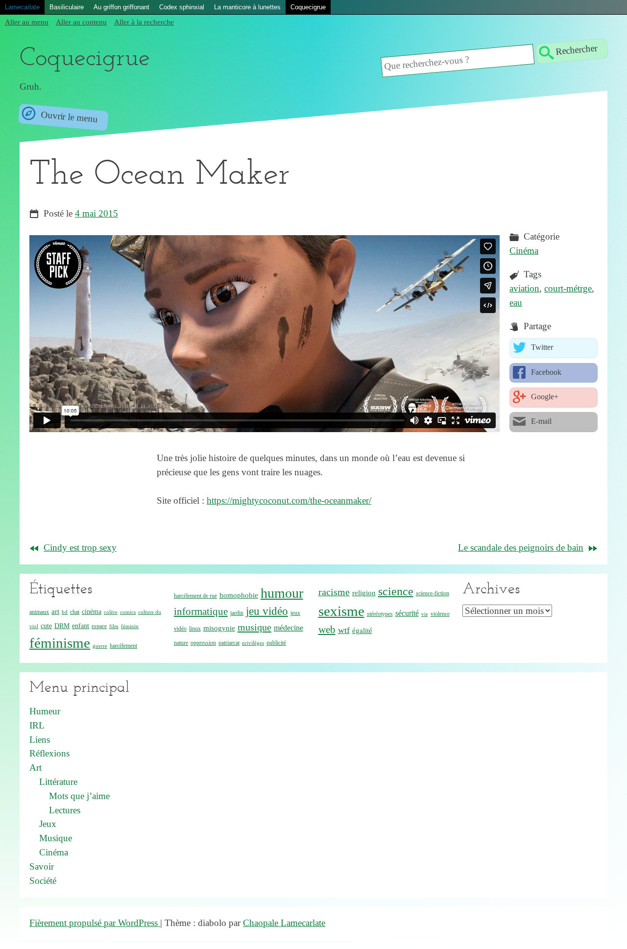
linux (195, 628)
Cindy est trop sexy (80, 547)
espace (99, 626)
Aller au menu (26, 22)
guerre (100, 646)
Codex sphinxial (181, 7)
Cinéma (523, 250)
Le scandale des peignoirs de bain (520, 547)
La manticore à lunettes (247, 7)
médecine (288, 628)
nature (181, 642)
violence (440, 613)
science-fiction (432, 593)
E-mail (540, 421)
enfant (80, 626)
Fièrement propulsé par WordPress (94, 923)
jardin (236, 612)
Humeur (44, 711)
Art (35, 767)
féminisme (59, 643)
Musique (55, 838)
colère (111, 612)
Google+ (543, 396)
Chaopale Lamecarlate (284, 923)
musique (254, 627)
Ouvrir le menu (68, 116)
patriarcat (229, 642)
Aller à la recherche (144, 22)
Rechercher (576, 49)
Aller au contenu (81, 22)
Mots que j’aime (79, 796)
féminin (130, 626)
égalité (362, 630)
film (114, 626)
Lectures (64, 810)
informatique (201, 611)
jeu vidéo (267, 611)
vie (424, 614)
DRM (62, 626)
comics (128, 612)
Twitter (541, 347)
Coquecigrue (308, 7)
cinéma (91, 611)
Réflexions (49, 753)
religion (364, 593)
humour (282, 593)
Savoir (41, 866)
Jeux (47, 824)
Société (42, 881)
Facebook (545, 372)
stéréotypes (380, 613)
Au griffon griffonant (121, 7)
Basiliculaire (66, 7)
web (327, 629)
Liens (39, 739)
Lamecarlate (22, 7)
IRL (37, 725)
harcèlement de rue (195, 595)
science (395, 591)
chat (74, 611)
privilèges (253, 643)
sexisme (341, 611)
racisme (334, 592)
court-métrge (568, 288)
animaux (39, 611)
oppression (203, 642)
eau (515, 302)
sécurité (407, 613)
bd (65, 612)
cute (46, 626)
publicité (276, 642)
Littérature (58, 782)
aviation (524, 288)
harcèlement (123, 645)
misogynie (219, 628)
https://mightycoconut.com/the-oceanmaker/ (289, 500)
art (55, 611)
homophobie (238, 595)
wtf (344, 630)
